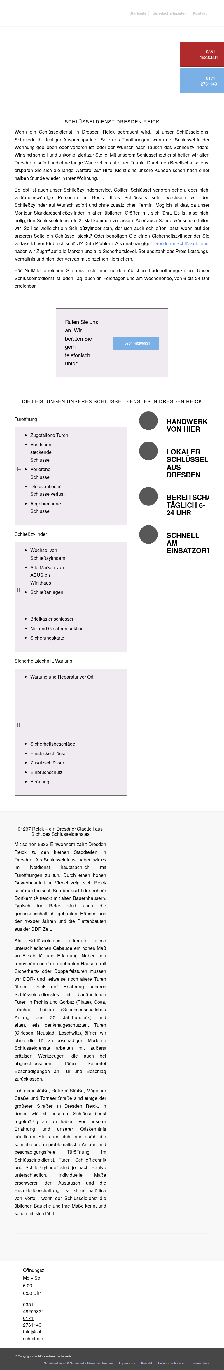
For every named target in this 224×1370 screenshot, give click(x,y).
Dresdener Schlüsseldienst (181, 243)
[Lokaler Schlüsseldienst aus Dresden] (148, 451)
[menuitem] (138, 13)
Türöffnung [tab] (26, 419)
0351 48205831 (33, 1307)
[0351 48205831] (18, 1304)
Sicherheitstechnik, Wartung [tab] (43, 660)
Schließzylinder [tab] (31, 534)
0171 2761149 (32, 1321)
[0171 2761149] (18, 1318)
